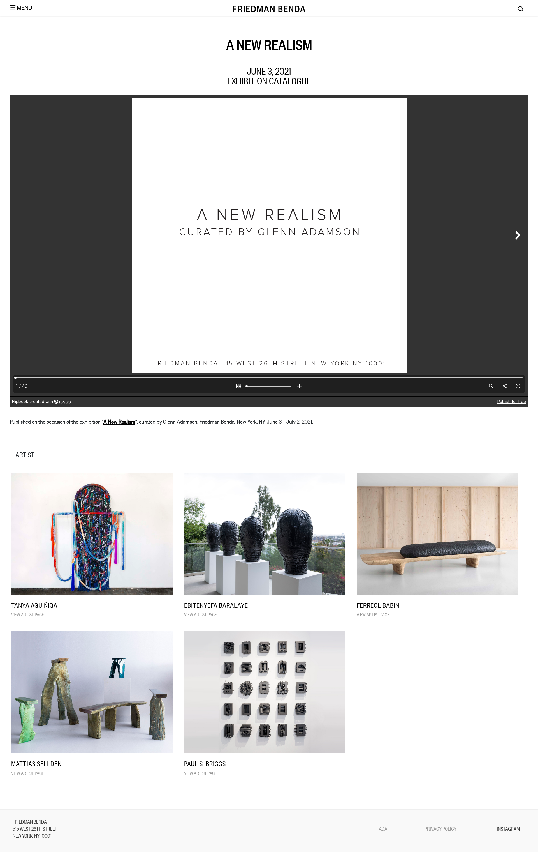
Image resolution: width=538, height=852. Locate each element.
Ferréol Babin (378, 605)
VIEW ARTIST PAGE (27, 614)
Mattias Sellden (36, 763)
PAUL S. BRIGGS (205, 763)
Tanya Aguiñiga (34, 605)
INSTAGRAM (508, 828)
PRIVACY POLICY (440, 828)
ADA (383, 828)
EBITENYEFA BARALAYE (216, 605)
